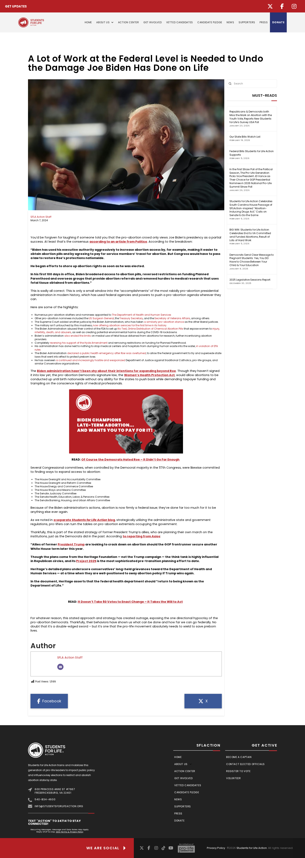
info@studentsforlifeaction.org (59, 806)
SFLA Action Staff (40, 217)
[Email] (60, 667)
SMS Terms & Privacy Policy (69, 831)
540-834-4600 (45, 799)
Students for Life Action (252, 848)
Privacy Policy (216, 848)
